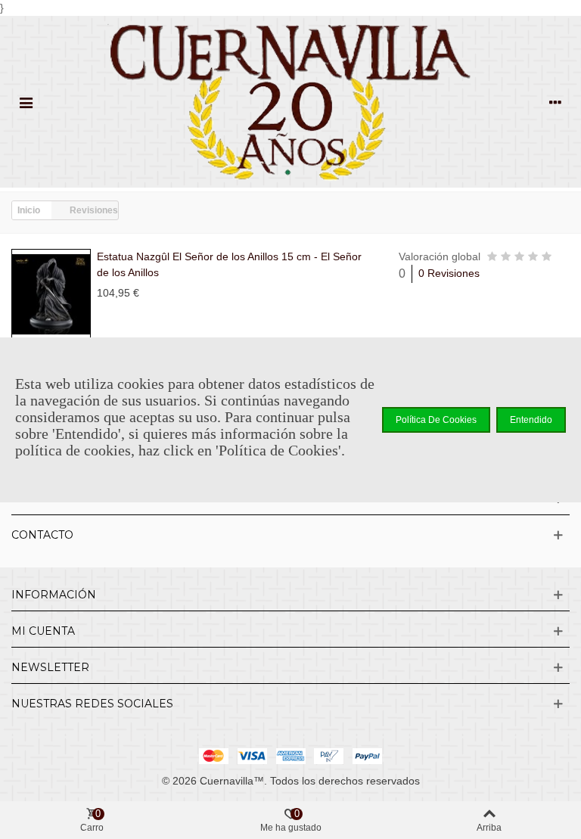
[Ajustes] (555, 101)
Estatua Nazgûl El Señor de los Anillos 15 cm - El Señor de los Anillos (229, 264)
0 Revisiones (449, 273)
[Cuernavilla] (290, 102)
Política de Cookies (436, 420)
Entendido (531, 420)
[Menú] (25, 101)
